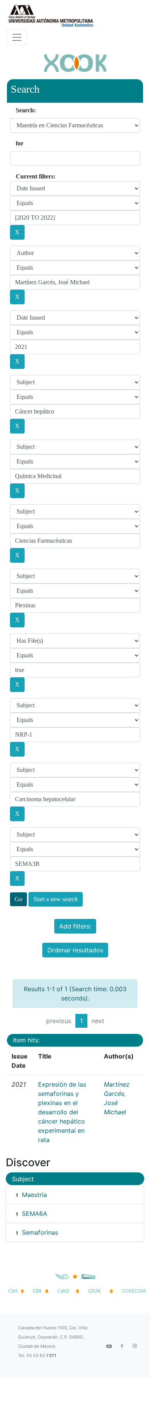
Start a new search (55, 899)
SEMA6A (34, 1213)
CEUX (94, 1291)
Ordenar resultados (75, 950)
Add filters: (75, 926)
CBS (37, 1291)
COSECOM (132, 1291)
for (19, 143)
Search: (26, 110)
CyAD (63, 1291)
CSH (12, 1291)
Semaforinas (40, 1232)
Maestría (34, 1195)
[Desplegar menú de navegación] (17, 37)
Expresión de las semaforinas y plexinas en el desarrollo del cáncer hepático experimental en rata (62, 1112)
